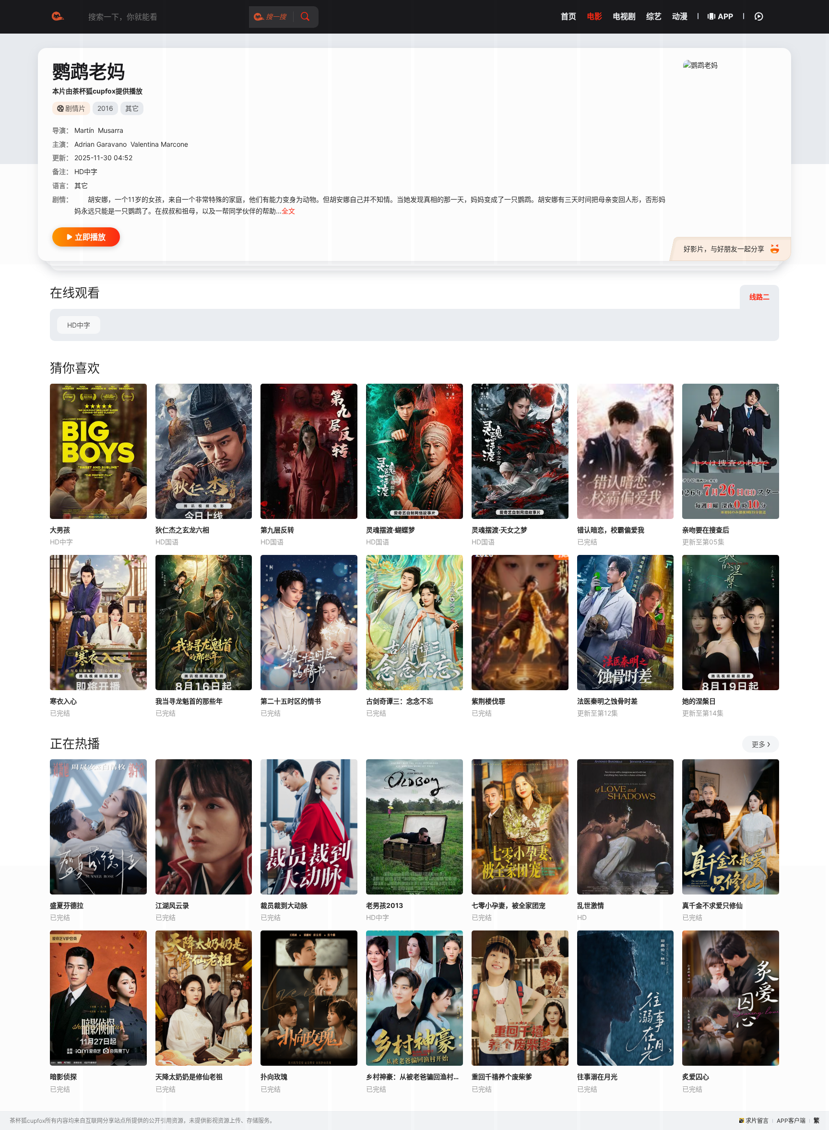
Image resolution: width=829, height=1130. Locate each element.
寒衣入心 (63, 701)
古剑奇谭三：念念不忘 (399, 701)
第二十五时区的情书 (291, 701)
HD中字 (78, 325)
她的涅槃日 (699, 701)
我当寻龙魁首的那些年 (189, 701)
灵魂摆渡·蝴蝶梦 (390, 530)
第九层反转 (277, 530)
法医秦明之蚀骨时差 (607, 701)
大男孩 (60, 530)
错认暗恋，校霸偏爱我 (610, 530)
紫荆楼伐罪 (488, 701)
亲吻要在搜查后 (705, 530)
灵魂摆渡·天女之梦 (499, 530)
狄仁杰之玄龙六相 (182, 530)
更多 (758, 744)
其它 (81, 185)
